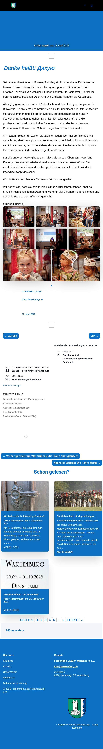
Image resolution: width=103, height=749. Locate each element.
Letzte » (75, 620)
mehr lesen (11, 547)
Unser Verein (10, 672)
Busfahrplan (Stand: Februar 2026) (19, 416)
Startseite (8, 660)
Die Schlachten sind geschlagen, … (77, 516)
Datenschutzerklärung (15, 683)
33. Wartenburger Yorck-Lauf (26, 379)
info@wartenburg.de (66, 666)
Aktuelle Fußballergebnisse (16, 408)
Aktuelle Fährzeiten (12, 403)
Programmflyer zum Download (21, 594)
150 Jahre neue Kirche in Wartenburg (30, 371)
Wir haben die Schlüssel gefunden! (24, 516)
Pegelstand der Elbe (13, 412)
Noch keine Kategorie (32, 299)
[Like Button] (51, 56)
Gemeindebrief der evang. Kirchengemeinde (24, 399)
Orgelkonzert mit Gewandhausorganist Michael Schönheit (78, 358)
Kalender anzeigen (12, 386)
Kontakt (7, 666)
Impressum (9, 677)
